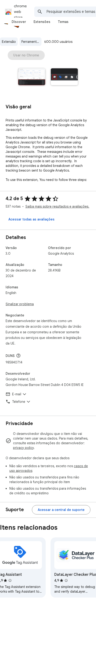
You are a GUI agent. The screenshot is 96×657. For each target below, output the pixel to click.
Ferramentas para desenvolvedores (31, 42)
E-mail (16, 394)
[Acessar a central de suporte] (61, 509)
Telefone (18, 402)
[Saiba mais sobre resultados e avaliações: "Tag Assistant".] (10, 580)
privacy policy (23, 448)
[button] (31, 77)
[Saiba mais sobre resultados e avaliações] (18, 355)
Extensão (9, 42)
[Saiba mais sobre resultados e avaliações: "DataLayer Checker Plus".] (66, 580)
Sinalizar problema (20, 304)
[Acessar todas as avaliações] (31, 219)
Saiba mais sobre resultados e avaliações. (57, 206)
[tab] (19, 22)
